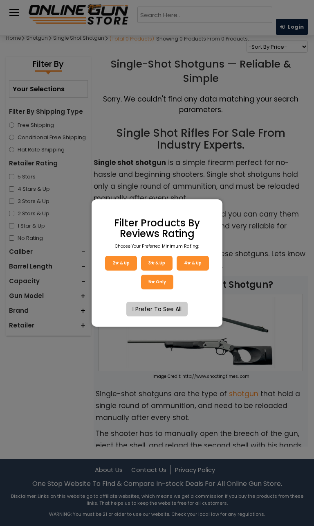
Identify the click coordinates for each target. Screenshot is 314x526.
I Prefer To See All (157, 309)
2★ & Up (121, 263)
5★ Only (157, 282)
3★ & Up (156, 263)
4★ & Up (193, 263)
